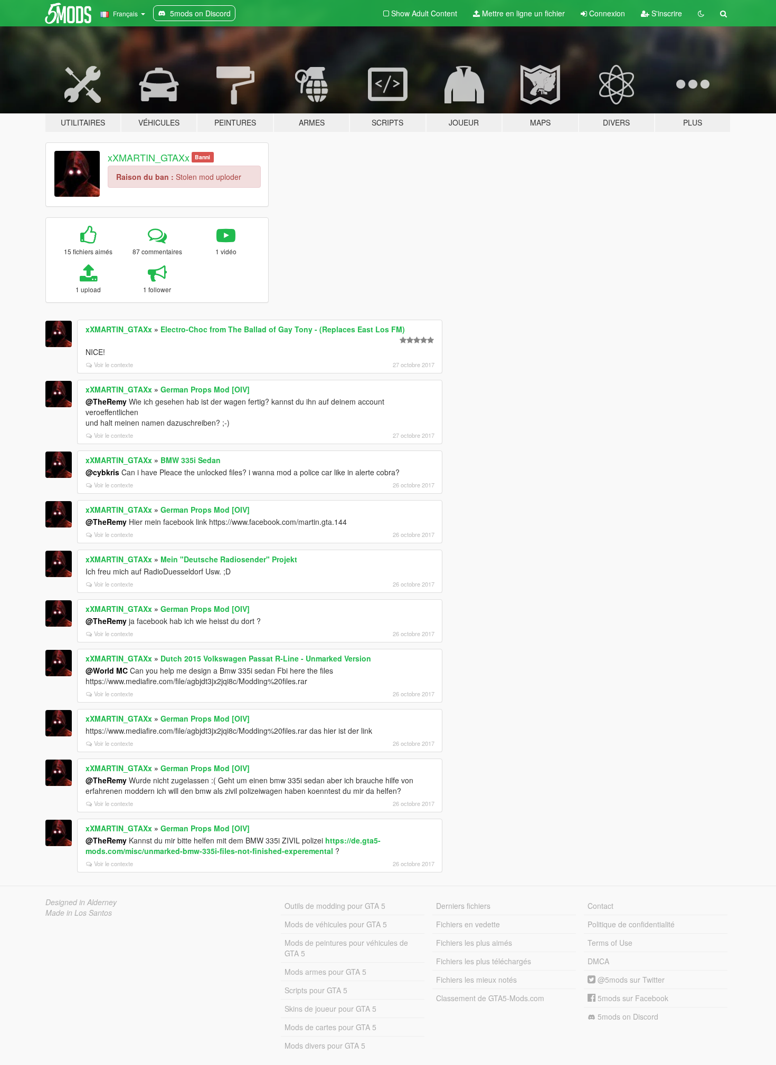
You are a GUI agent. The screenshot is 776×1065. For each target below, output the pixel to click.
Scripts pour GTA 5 (316, 990)
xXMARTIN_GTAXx (149, 157)
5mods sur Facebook (631, 998)
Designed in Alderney (81, 902)
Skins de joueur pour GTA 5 (330, 1008)
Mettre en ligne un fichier (522, 13)
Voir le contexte (113, 364)
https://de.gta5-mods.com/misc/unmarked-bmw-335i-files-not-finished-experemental (233, 845)
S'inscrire (665, 13)
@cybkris (102, 472)
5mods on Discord (626, 1016)
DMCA (598, 961)
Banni (202, 157)
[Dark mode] (701, 13)
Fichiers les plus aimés (474, 942)
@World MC (107, 670)
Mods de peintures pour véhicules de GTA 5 (346, 947)
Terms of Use (610, 942)
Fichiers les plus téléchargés (483, 961)
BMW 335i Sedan (190, 460)
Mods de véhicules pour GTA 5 (336, 924)
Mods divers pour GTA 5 (325, 1045)
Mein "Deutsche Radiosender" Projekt (228, 559)
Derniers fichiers (463, 905)
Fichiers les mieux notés (476, 979)
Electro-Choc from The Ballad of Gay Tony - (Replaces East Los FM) (282, 329)
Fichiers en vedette (468, 924)
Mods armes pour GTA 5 (325, 971)
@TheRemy (106, 401)
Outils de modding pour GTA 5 (335, 905)
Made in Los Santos (78, 912)
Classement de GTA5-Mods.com (490, 998)
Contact (600, 905)
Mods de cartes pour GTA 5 (330, 1027)
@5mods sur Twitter (630, 979)
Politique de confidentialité (631, 924)
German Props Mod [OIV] (205, 389)
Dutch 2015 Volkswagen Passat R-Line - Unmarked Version (265, 658)
